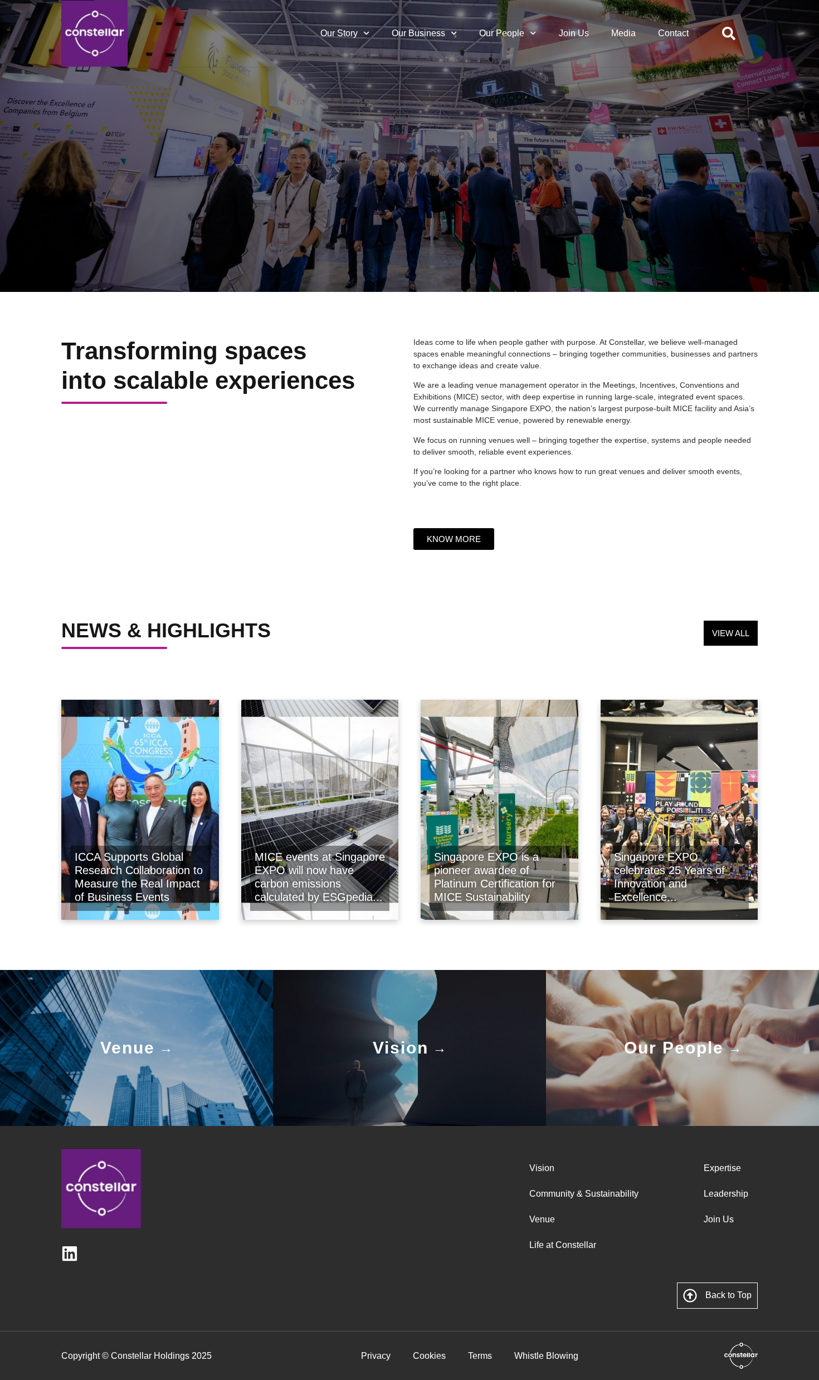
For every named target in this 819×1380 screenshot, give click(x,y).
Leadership (726, 1193)
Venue (542, 1219)
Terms (480, 1356)
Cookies (429, 1356)
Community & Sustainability (583, 1193)
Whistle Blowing (546, 1356)
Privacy (376, 1356)
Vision (541, 1168)
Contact (673, 33)
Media (623, 33)
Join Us (574, 33)
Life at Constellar (562, 1245)
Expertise (722, 1168)
